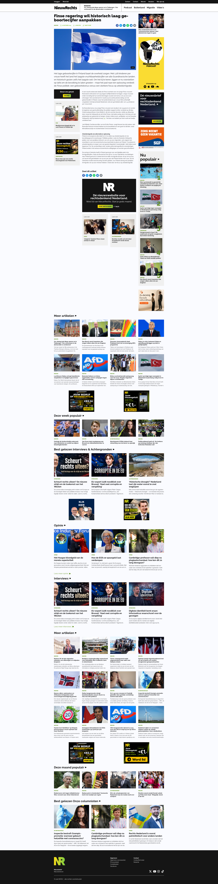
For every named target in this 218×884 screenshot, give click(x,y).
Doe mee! (67, 95)
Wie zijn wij (160, 1)
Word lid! (66, 1)
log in (117, 206)
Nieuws (143, 1)
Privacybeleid (114, 862)
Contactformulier (139, 860)
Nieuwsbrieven (58, 871)
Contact (135, 1)
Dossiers (151, 1)
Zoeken (127, 1)
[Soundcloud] (157, 86)
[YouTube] (152, 86)
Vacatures (113, 866)
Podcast (128, 7)
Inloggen (57, 1)
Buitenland (139, 7)
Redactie (136, 862)
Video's (160, 7)
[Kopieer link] (134, 25)
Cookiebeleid (114, 864)
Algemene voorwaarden (118, 860)
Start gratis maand (105, 206)
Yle (104, 118)
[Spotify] (145, 86)
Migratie (151, 7)
